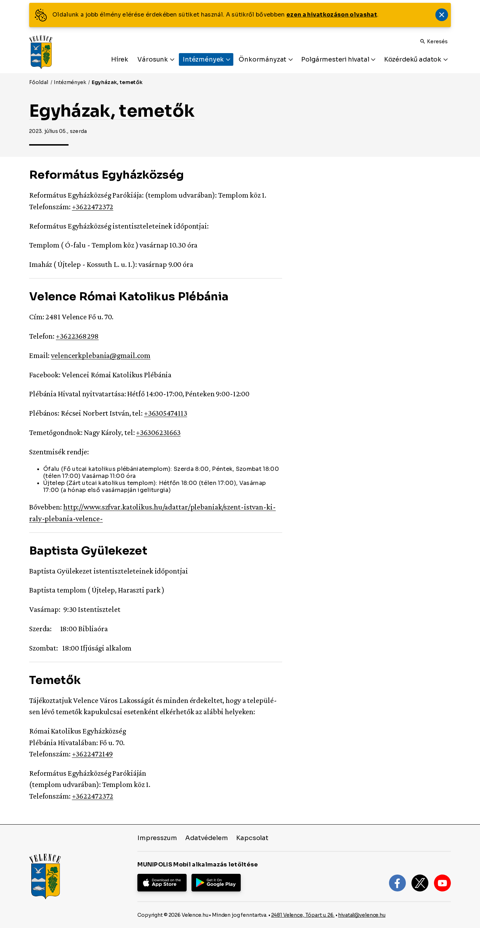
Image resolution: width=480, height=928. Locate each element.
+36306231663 (158, 432)
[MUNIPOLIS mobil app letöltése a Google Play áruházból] (216, 882)
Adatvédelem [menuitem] (206, 837)
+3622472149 (92, 753)
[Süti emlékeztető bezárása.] (441, 14)
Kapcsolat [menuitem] (252, 837)
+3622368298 (77, 336)
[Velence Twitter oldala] (419, 883)
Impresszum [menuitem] (157, 837)
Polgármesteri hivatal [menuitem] (335, 59)
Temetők (55, 680)
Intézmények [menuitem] (204, 59)
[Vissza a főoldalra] (40, 52)
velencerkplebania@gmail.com (100, 355)
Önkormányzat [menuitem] (263, 59)
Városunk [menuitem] (153, 59)
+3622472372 (92, 206)
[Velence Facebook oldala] (397, 883)
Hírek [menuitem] (119, 59)
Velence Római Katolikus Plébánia (128, 296)
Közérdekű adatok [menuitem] (413, 59)
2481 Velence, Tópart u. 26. (303, 915)
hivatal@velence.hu (361, 915)
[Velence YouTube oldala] (442, 883)
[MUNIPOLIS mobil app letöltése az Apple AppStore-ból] (162, 882)
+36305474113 (165, 413)
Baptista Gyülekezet (88, 551)
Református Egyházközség (106, 175)
